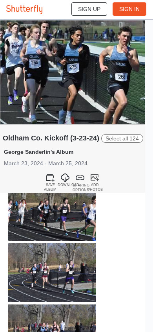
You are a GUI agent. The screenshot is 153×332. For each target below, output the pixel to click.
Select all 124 (122, 138)
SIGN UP (89, 9)
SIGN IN (129, 9)
